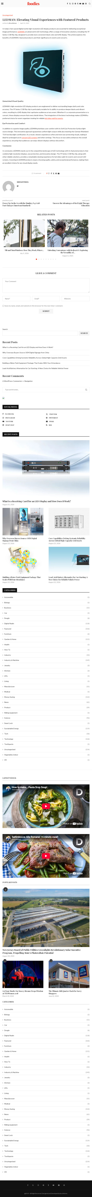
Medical (46, 692)
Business (46, 608)
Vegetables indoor (46, 755)
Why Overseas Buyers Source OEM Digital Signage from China (26, 353)
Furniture (46, 634)
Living (46, 681)
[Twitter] (70, 3)
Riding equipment (46, 713)
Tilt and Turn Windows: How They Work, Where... (24, 250)
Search (5, 329)
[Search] (89, 3)
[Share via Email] (58, 173)
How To (46, 650)
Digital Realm (46, 623)
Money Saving (46, 697)
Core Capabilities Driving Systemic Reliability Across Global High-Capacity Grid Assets (35, 358)
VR (46, 760)
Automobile (46, 597)
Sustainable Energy (46, 728)
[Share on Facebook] (51, 173)
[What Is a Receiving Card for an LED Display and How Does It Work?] (46, 469)
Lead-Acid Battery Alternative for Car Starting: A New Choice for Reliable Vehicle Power (35, 368)
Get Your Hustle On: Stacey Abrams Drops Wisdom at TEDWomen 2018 (23, 992)
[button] (7, 241)
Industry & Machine (46, 660)
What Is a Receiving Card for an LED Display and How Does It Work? (28, 347)
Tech (46, 734)
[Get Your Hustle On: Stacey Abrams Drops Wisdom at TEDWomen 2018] (23, 974)
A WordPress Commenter (12, 381)
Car (46, 613)
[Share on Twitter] (53, 173)
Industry (46, 655)
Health (46, 644)
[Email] (83, 3)
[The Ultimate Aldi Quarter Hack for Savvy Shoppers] (69, 974)
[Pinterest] (75, 3)
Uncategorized (46, 749)
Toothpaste (46, 744)
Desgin (46, 618)
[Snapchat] (86, 3)
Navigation (29, 381)
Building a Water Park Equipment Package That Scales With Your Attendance (31, 363)
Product (46, 707)
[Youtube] (80, 3)
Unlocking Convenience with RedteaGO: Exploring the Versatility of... (68, 251)
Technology (46, 739)
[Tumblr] (77, 3)
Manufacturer (46, 686)
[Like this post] (49, 173)
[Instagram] (72, 3)
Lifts (46, 676)
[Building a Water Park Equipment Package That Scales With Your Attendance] (23, 560)
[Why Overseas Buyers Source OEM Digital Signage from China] (23, 521)
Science (46, 718)
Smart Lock (46, 723)
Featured (46, 629)
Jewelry (46, 665)
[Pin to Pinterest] (56, 173)
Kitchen (46, 671)
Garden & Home (46, 639)
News (46, 702)
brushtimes (13, 23)
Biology (46, 603)
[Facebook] (67, 3)
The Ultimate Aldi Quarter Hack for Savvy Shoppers (65, 992)
